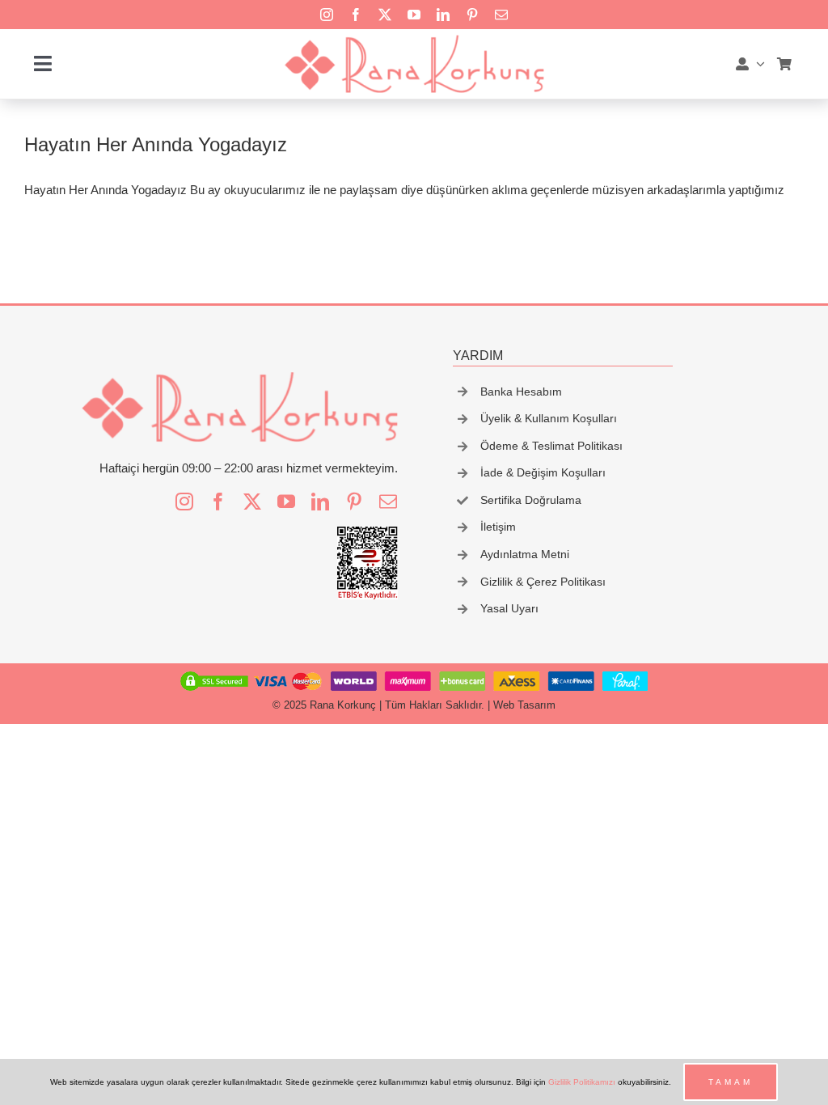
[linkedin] (443, 14)
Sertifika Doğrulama (530, 499)
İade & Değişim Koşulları (543, 472)
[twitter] (384, 14)
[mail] (501, 14)
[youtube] (414, 14)
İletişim (498, 526)
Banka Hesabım (521, 391)
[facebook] (355, 14)
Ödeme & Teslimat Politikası (551, 445)
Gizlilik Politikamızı (581, 1081)
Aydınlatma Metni (524, 554)
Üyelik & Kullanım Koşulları (548, 418)
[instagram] (326, 14)
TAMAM (730, 1081)
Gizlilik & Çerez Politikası (543, 581)
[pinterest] (472, 14)
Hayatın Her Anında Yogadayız (155, 144)
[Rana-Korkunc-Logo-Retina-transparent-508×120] (413, 39)
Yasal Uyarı (509, 608)
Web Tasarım (524, 705)
